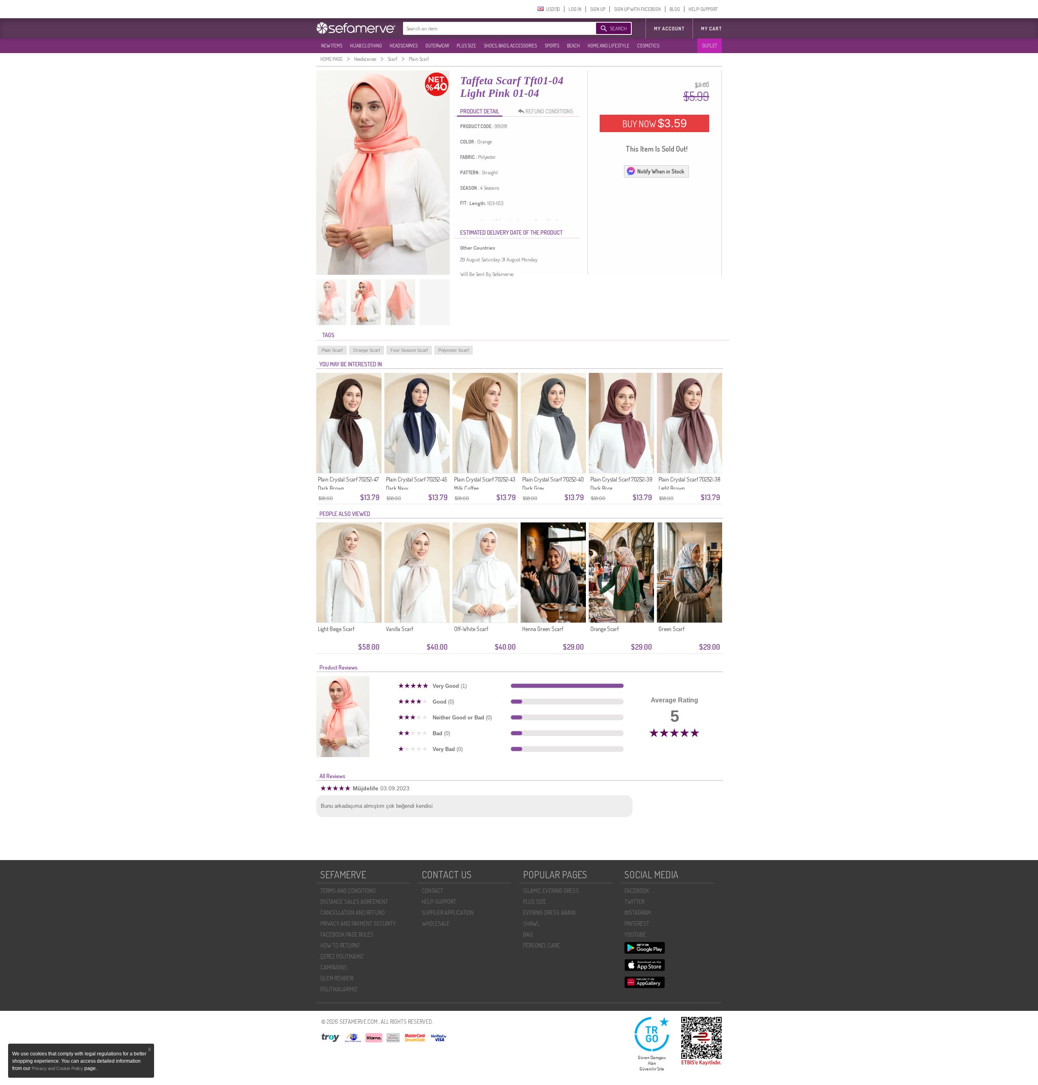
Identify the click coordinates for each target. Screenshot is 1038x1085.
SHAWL (531, 923)
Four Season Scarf (409, 350)
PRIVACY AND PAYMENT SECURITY (358, 923)
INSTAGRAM (637, 912)
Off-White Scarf (471, 628)
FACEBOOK (636, 890)
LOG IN (574, 9)
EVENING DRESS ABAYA (549, 912)
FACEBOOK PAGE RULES (346, 934)
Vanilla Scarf (399, 628)
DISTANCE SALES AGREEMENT (354, 901)
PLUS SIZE (466, 46)
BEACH (573, 46)
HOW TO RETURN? (340, 945)
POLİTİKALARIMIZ (339, 989)
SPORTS (552, 46)
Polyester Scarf (453, 350)
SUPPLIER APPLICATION (448, 912)
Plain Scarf (332, 350)
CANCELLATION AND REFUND (352, 912)
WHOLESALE (436, 923)
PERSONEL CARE (541, 945)
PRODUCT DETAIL (479, 111)
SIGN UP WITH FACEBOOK (637, 9)
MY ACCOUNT (669, 29)
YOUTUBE (635, 934)
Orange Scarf (366, 350)
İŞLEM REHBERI (337, 978)
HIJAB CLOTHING (366, 46)
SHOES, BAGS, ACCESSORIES (510, 46)
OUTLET (709, 46)
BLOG (674, 9)
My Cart (711, 29)
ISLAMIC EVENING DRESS (551, 890)
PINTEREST (636, 923)
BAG (528, 934)
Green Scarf (671, 628)
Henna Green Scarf (542, 628)
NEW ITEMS (331, 46)
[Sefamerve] (357, 28)
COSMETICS (648, 46)
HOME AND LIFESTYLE (608, 46)
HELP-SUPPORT (703, 9)
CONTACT (432, 890)
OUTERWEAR (437, 46)
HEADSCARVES (404, 46)
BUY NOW (654, 123)
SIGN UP (597, 9)
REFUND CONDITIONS (549, 111)
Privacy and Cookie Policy (58, 1068)
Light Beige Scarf (336, 628)
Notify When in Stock (660, 171)
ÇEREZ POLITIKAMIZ (342, 956)
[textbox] (491, 28)
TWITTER (634, 901)
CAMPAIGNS (333, 967)
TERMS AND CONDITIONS (348, 890)
